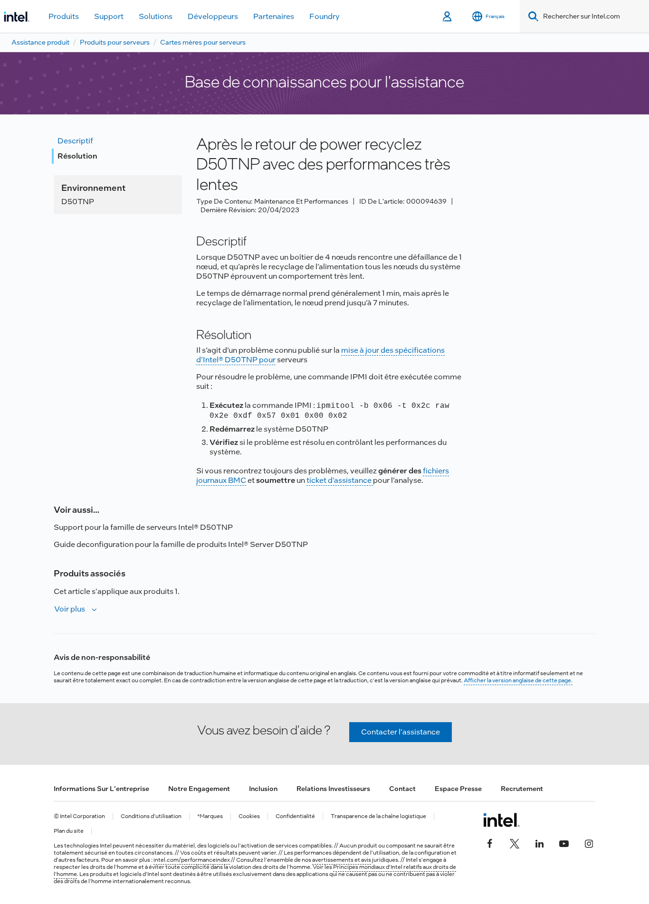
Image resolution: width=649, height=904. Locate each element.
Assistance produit (40, 42)
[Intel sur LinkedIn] (539, 843)
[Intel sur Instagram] (588, 843)
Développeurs (213, 16)
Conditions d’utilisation (151, 816)
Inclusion (263, 788)
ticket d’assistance (339, 480)
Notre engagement (199, 788)
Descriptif (75, 141)
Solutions (155, 16)
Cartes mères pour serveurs (203, 42)
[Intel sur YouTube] (564, 843)
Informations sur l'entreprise (101, 788)
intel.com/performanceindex (191, 860)
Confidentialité (295, 816)
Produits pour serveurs (115, 42)
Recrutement (522, 788)
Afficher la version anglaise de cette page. (518, 680)
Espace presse (458, 788)
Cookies (249, 816)
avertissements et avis (341, 860)
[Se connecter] (448, 16)
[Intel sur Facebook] (489, 843)
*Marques (210, 816)
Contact (402, 788)
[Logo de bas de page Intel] (501, 820)
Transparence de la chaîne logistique (378, 816)
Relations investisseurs (333, 788)
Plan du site (69, 831)
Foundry (324, 16)
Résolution (77, 156)
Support (109, 16)
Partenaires (273, 16)
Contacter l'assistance (400, 732)
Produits (63, 16)
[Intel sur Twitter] (514, 843)
